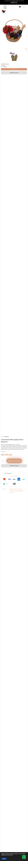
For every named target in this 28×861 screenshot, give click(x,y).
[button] (26, 49)
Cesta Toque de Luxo (5, 64)
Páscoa (17, 490)
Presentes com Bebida (14, 491)
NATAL (15, 490)
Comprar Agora (14, 72)
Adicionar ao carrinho (14, 461)
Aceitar (4, 858)
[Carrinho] (20, 7)
